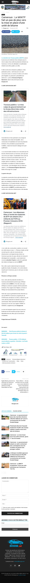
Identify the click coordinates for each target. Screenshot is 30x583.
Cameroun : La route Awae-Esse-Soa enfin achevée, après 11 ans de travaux (19, 436)
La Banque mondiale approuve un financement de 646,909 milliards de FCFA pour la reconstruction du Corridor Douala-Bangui (19, 456)
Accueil (3, 12)
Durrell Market (19, 576)
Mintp (18, 361)
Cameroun (8, 359)
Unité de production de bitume (8, 362)
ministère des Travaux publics (8, 361)
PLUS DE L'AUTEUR (17, 411)
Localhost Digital (22, 575)
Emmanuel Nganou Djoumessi (18, 359)
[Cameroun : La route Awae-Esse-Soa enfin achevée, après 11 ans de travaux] (5, 436)
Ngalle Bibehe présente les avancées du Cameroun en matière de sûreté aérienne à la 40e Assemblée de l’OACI (8, 384)
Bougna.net (6, 28)
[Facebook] (10, 565)
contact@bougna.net (19, 561)
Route (22, 361)
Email (3, 523)
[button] (28, 2)
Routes (7, 12)
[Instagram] (15, 565)
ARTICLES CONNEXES (6, 411)
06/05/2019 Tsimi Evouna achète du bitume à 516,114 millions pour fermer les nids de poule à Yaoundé (14, 333)
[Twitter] (19, 565)
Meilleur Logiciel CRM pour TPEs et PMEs (18, 579)
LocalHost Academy (11, 576)
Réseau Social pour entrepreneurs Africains (15, 581)
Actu (3, 467)
